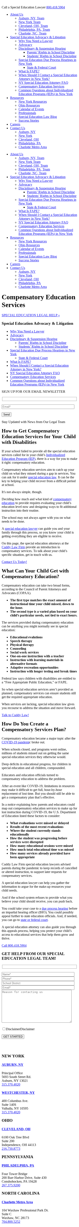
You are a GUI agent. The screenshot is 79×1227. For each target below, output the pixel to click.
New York (25, 135)
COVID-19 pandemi (15, 742)
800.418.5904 (55, 7)
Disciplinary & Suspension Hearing (42, 48)
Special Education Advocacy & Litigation (38, 37)
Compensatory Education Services (41, 86)
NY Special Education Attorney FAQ (43, 82)
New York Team (29, 22)
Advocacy (25, 45)
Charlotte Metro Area (33, 147)
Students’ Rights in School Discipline (51, 56)
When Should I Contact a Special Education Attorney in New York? (48, 77)
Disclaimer (27, 1029)
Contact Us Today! (14, 562)
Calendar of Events (31, 109)
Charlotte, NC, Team (32, 33)
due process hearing (55, 908)
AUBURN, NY (12, 1064)
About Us (16, 14)
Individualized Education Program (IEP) (33, 456)
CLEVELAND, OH (16, 1129)
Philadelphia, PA (30, 143)
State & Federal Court (41, 67)
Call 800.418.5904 (14, 945)
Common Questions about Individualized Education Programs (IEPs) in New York (46, 92)
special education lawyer (21, 528)
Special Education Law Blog (38, 116)
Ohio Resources (29, 105)
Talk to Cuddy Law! (15, 715)
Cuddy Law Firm (13, 547)
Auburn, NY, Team (31, 18)
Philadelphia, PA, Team (34, 29)
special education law (42, 477)
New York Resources (33, 101)
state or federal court (34, 920)
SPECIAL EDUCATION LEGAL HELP (31, 315)
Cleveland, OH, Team (33, 26)
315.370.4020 (11, 1084)
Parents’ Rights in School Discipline (51, 52)
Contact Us (17, 128)
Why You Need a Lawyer (36, 41)
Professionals (27, 113)
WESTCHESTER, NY (18, 1092)
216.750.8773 (11, 1148)
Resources (17, 98)
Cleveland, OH (29, 139)
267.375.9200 (11, 1185)
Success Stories (29, 120)
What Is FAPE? (29, 71)
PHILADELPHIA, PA (18, 1165)
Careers (15, 124)
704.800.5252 (11, 1221)
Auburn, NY (27, 132)
